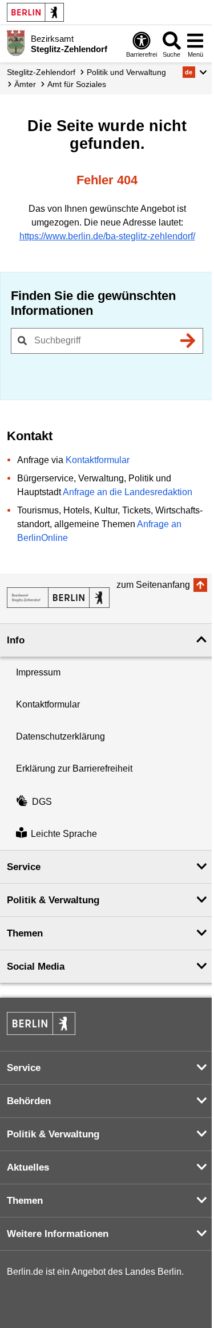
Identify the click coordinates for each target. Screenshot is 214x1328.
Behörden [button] (29, 1101)
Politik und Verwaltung (126, 72)
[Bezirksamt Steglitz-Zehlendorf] (58, 597)
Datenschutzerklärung (60, 736)
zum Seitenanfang (153, 585)
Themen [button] (25, 933)
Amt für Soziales (76, 84)
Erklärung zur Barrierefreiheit (74, 768)
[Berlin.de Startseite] (35, 12)
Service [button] (24, 866)
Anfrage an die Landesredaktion (127, 492)
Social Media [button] (35, 966)
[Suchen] (187, 341)
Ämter (25, 84)
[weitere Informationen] (16, 43)
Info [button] (16, 640)
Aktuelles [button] (28, 1167)
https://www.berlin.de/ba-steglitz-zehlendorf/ (107, 236)
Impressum (38, 672)
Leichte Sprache (64, 834)
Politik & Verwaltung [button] (53, 900)
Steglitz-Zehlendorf (41, 72)
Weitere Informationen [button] (57, 1233)
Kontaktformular (98, 460)
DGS (42, 802)
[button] (195, 72)
